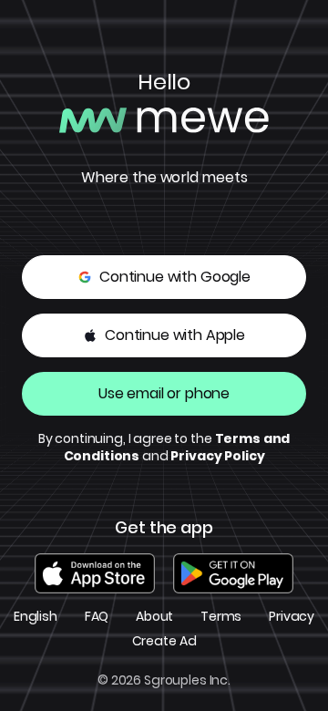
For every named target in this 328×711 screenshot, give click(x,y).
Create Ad (164, 641)
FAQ (97, 616)
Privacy (291, 616)
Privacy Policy (217, 456)
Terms (220, 616)
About (154, 616)
